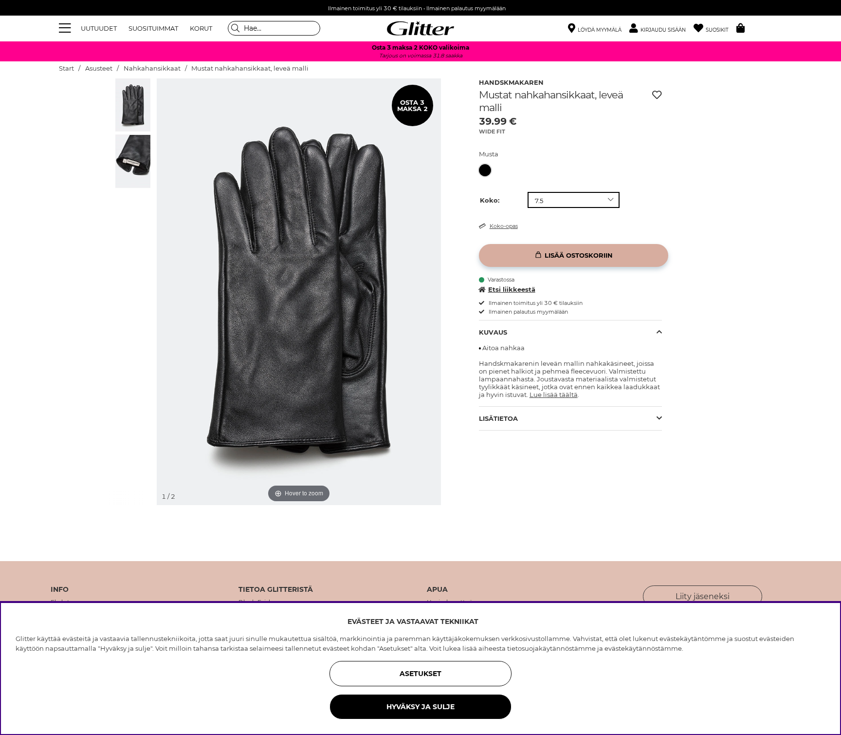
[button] (661, 28)
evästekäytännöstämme (643, 648)
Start (66, 68)
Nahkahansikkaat (152, 68)
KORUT (201, 28)
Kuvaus (493, 332)
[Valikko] (66, 28)
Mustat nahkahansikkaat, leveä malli (250, 68)
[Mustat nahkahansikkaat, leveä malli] (488, 170)
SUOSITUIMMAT (153, 28)
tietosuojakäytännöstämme (551, 648)
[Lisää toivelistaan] (657, 95)
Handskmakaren (511, 82)
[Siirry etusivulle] (420, 28)
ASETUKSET (420, 673)
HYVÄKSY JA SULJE (420, 706)
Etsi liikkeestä (511, 289)
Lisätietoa (498, 418)
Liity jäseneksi (703, 596)
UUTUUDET (99, 28)
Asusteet (98, 68)
